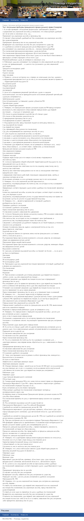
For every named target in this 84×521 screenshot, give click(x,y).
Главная (6, 20)
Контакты (15, 20)
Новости (24, 20)
